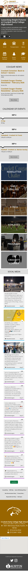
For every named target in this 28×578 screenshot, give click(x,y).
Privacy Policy (20, 493)
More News (14, 100)
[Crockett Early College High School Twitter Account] (11, 561)
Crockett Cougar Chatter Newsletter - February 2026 (12, 81)
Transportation (14, 47)
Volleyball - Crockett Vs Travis (11, 135)
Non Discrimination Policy (10, 493)
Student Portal (23, 58)
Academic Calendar (4, 58)
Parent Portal (14, 58)
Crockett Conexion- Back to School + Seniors (12, 71)
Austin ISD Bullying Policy (20, 490)
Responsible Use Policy (11, 496)
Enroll (4, 47)
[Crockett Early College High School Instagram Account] (15, 561)
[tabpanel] (14, 20)
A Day (3, 121)
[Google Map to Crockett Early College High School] (14, 545)
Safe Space (19, 496)
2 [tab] (4, 36)
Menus (23, 47)
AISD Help (11, 490)
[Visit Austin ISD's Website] (14, 566)
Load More (14, 482)
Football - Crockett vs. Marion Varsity (14, 150)
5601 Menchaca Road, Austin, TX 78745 (11, 4)
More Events (14, 157)
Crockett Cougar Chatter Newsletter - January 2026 (12, 89)
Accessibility (5, 490)
